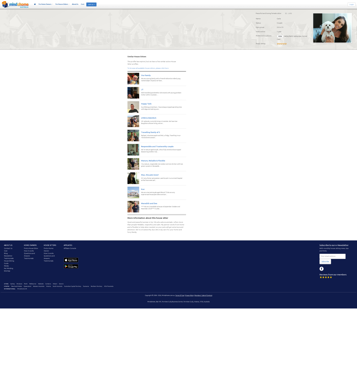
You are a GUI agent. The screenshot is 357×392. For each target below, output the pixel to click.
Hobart (55, 284)
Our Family (146, 75)
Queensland (27, 286)
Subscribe (325, 261)
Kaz (143, 189)
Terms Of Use (179, 295)
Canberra (48, 284)
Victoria (48, 286)
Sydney (12, 284)
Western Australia (38, 286)
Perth (25, 284)
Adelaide (41, 284)
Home (34, 4)
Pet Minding (8, 268)
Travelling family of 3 (150, 132)
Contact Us (8, 248)
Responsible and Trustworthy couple (157, 146)
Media (6, 266)
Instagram (328, 269)
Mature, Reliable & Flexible (153, 161)
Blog (6, 253)
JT (142, 89)
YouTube (334, 269)
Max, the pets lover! (150, 175)
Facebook (321, 269)
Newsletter (8, 256)
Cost (82, 4)
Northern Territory (96, 286)
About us (8, 245)
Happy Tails (146, 104)
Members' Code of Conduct (203, 295)
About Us (75, 4)
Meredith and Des (149, 203)
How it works (29, 251)
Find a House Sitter (31, 248)
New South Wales (16, 286)
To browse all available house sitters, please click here (148, 68)
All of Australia (108, 286)
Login (351, 4)
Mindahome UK (22, 289)
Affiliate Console (70, 248)
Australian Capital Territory (72, 286)
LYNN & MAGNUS (148, 118)
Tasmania (86, 286)
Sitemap (7, 271)
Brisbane (19, 284)
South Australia (57, 286)
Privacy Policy (189, 295)
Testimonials (9, 258)
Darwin (61, 284)
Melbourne (32, 284)
